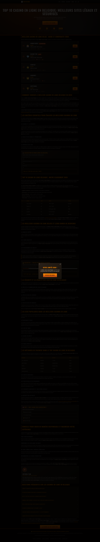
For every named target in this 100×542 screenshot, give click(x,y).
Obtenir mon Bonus (50, 275)
